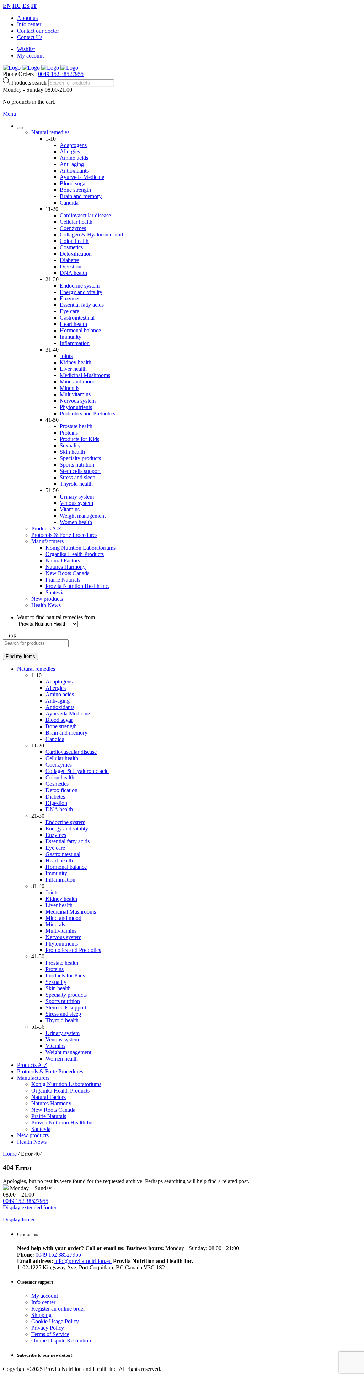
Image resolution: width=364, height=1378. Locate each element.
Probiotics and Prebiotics (87, 413)
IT (34, 6)
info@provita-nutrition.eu (83, 1261)
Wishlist (26, 49)
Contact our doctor (38, 31)
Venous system (76, 503)
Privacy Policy (47, 1328)
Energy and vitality (81, 292)
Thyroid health (76, 484)
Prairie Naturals (63, 580)
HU (16, 6)
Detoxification (76, 254)
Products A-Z (46, 528)
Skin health (72, 452)
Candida (69, 203)
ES (26, 6)
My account (30, 56)
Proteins (69, 433)
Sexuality (70, 445)
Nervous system (78, 401)
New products (47, 599)
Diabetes (69, 260)
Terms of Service (50, 1334)
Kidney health (75, 362)
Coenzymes (73, 228)
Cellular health (76, 222)
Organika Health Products (75, 554)
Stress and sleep (77, 477)
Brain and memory (81, 196)
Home (10, 1154)
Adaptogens (73, 145)
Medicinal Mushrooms (85, 375)
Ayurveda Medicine (82, 177)
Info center (29, 24)
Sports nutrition (77, 465)
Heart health (73, 324)
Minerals (69, 388)
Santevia (55, 592)
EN (7, 6)
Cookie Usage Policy (55, 1321)
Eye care (69, 311)
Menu (9, 114)
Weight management (83, 516)
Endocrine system (80, 286)
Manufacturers (47, 541)
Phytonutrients (76, 407)
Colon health (74, 241)
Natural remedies (50, 132)
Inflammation (75, 343)
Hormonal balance (80, 330)
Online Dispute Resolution (61, 1341)
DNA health (73, 273)
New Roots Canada (68, 573)
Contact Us (29, 37)
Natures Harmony (66, 567)
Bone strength (75, 190)
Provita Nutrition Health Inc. (77, 586)
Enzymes (70, 298)
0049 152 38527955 (61, 74)
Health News (46, 605)
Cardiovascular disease (85, 215)
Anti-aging (72, 164)
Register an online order (58, 1309)
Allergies (70, 151)
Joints (66, 356)
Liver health (73, 369)
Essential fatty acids (82, 305)
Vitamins (70, 509)
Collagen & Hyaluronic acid (91, 235)
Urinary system (77, 497)
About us (27, 18)
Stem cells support (80, 471)
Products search (29, 83)
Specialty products (80, 458)
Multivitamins (75, 394)
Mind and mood (78, 381)
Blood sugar (73, 183)
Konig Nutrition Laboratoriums (81, 548)
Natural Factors (63, 560)
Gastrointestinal (77, 318)
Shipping (41, 1315)
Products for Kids (79, 439)
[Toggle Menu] (20, 128)
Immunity (70, 337)
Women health (76, 522)
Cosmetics (71, 247)
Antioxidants (74, 171)
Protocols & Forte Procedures (64, 535)
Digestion (70, 266)
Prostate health (76, 426)
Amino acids (74, 158)
